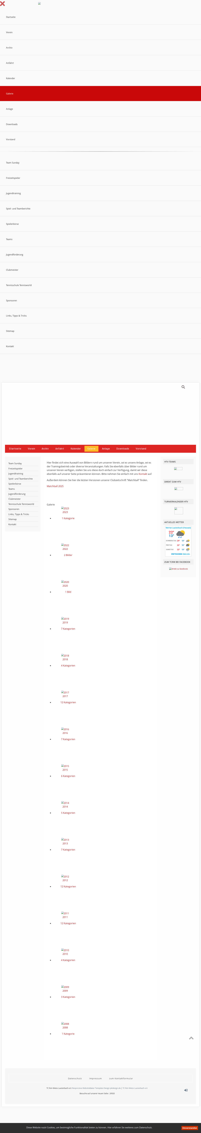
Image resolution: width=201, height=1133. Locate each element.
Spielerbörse (12, 223)
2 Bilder (68, 555)
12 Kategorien (68, 702)
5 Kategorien (68, 812)
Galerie (9, 93)
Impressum (95, 1078)
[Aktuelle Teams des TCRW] (178, 469)
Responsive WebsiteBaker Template (87, 1088)
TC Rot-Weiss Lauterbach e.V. (135, 1088)
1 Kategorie (68, 518)
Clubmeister (12, 269)
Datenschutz (75, 1078)
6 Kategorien (68, 776)
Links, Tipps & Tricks (16, 315)
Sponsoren (11, 300)
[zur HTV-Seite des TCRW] (178, 489)
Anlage (9, 108)
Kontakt (10, 346)
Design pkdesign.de (112, 1088)
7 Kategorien (68, 628)
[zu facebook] (178, 568)
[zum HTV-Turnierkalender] (178, 513)
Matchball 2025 (55, 486)
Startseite (10, 16)
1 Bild (68, 592)
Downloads (12, 124)
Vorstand (10, 139)
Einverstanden (189, 1128)
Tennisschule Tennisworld (19, 285)
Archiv (9, 47)
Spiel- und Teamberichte (18, 208)
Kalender (10, 78)
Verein (9, 32)
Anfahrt (10, 62)
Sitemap (10, 330)
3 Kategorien (68, 997)
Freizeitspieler (13, 177)
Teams (9, 239)
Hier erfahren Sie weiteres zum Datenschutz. (129, 1127)
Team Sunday (12, 162)
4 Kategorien (68, 665)
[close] (3, 5)
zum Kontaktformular (121, 1078)
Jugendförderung (14, 254)
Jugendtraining (13, 193)
